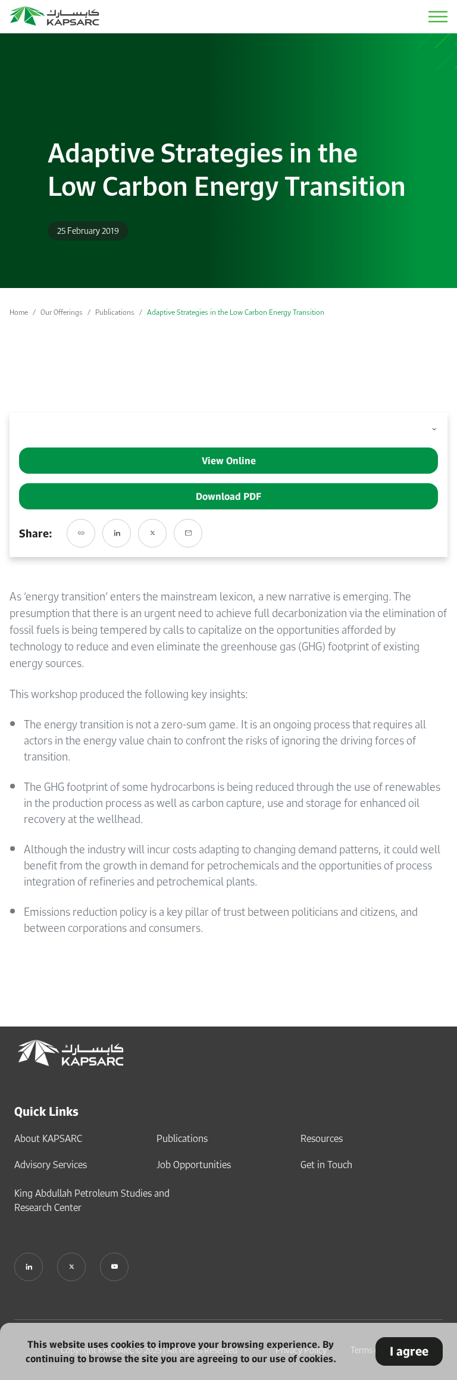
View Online (229, 461)
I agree (409, 1351)
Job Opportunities (193, 1165)
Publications (114, 312)
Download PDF (228, 496)
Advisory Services (50, 1165)
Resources (322, 1138)
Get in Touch (326, 1165)
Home (19, 312)
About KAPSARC (48, 1138)
